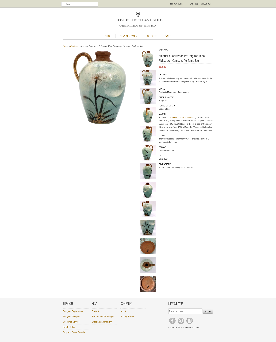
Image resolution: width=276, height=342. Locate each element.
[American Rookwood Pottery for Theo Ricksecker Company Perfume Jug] (148, 59)
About (123, 311)
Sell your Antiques (71, 316)
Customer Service (71, 321)
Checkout (206, 3)
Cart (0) (194, 3)
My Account (176, 3)
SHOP (108, 36)
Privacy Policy (127, 316)
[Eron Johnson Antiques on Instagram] (190, 323)
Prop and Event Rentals (74, 332)
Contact (95, 311)
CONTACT (151, 36)
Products (74, 46)
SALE (168, 36)
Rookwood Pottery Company (182, 117)
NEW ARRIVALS (128, 36)
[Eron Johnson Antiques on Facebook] (172, 323)
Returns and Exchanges (103, 316)
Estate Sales (69, 326)
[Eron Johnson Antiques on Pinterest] (181, 323)
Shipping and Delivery (102, 321)
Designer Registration (73, 311)
